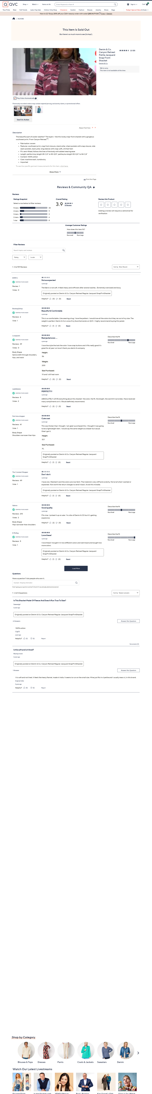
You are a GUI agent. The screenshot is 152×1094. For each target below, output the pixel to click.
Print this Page (91, 179)
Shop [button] (24, 4)
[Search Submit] (115, 4)
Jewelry (98, 10)
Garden (73, 10)
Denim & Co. (103, 63)
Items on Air (46, 4)
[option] (76, 13)
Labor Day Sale (35, 10)
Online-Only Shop (50, 10)
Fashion (81, 10)
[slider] (54, 90)
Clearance (63, 10)
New (14, 10)
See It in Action (23, 120)
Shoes (106, 10)
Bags (113, 10)
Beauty (89, 10)
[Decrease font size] (95, 127)
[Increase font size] (92, 127)
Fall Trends (23, 10)
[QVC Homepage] (14, 19)
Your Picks (6, 10)
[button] (128, 4)
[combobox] (84, 4)
